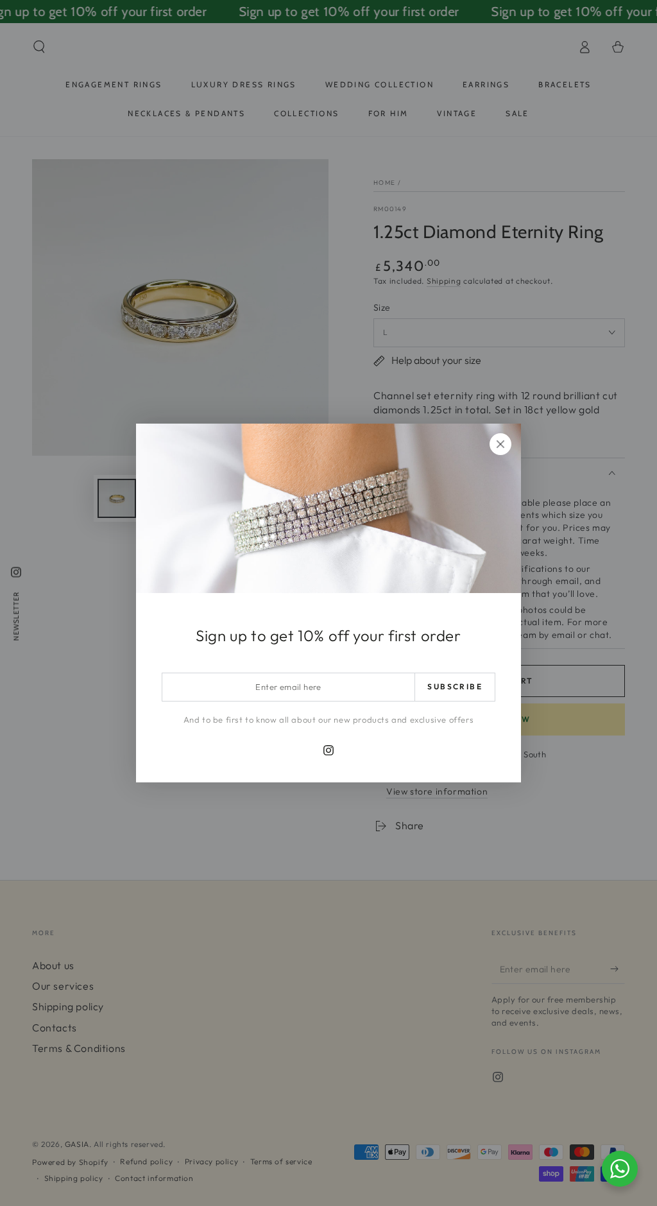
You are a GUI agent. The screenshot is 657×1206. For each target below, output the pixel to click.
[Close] (500, 444)
